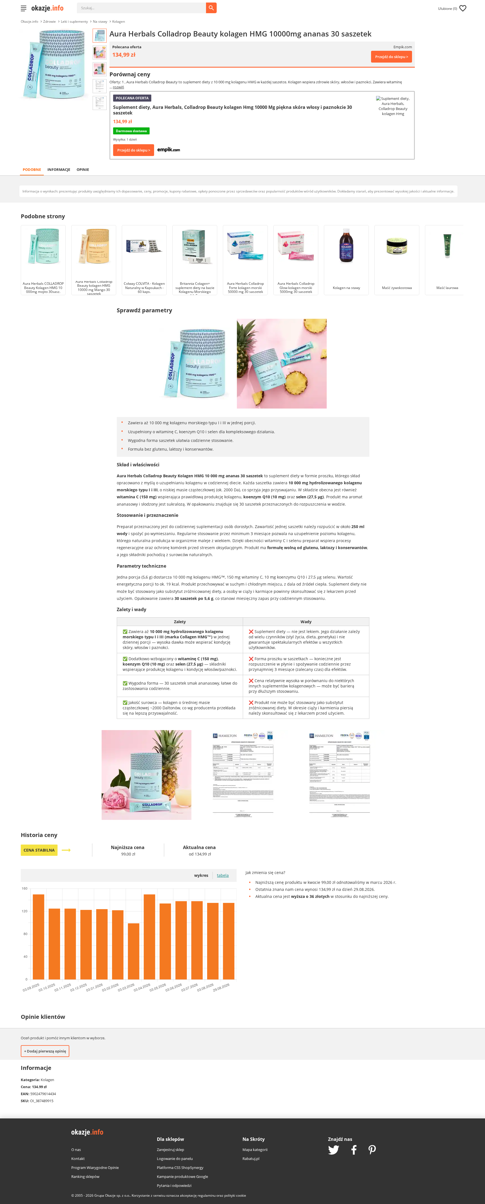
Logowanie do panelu (175, 1158)
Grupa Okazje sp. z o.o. (112, 1195)
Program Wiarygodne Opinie (95, 1167)
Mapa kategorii (254, 1149)
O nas (76, 1149)
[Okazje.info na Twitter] (333, 1150)
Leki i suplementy (74, 21)
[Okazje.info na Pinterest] (372, 1150)
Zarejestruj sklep (170, 1149)
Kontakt (78, 1158)
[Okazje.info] (49, 8)
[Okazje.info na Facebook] (353, 1150)
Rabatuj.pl (250, 1158)
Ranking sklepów (85, 1176)
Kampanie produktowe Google (182, 1176)
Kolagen (118, 21)
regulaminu (207, 1195)
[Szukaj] (145, 5)
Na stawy (100, 21)
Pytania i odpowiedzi (174, 1185)
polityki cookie (235, 1195)
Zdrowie (49, 21)
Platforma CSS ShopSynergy (180, 1167)
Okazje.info (29, 21)
